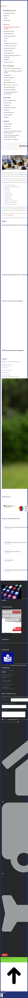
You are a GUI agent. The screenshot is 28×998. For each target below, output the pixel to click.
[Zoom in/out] (4, 992)
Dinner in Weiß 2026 (8, 560)
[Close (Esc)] (1, 992)
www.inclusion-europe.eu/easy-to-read (18, 665)
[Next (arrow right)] (2, 995)
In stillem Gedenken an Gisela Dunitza (12, 551)
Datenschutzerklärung (13, 719)
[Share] (2, 992)
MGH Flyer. (10, 215)
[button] (10, 8)
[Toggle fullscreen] (3, 992)
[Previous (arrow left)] (1, 995)
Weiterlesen (4, 600)
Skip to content (4, 6)
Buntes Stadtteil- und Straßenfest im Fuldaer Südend (15, 542)
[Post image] (7, 525)
